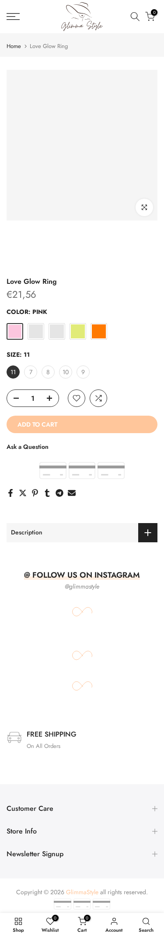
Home (14, 46)
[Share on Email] (72, 493)
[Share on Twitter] (23, 493)
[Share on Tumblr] (47, 493)
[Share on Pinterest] (35, 493)
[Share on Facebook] (10, 493)
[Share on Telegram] (59, 493)
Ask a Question (28, 446)
